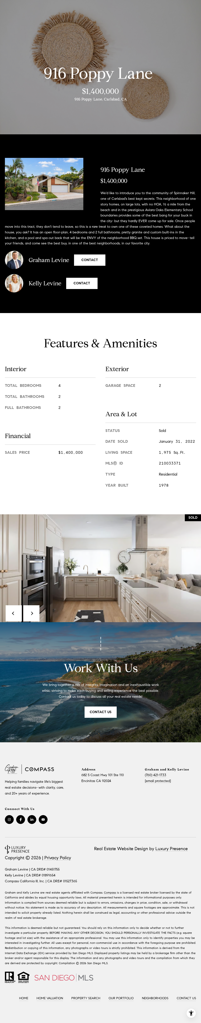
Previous (14, 613)
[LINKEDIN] (31, 819)
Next (31, 613)
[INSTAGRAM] (9, 819)
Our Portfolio (121, 998)
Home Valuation (50, 998)
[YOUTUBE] (43, 819)
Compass (110, 892)
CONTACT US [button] (101, 712)
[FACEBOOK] (20, 819)
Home (23, 998)
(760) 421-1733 (155, 775)
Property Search (85, 998)
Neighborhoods (155, 998)
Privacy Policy (57, 857)
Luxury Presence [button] (171, 848)
